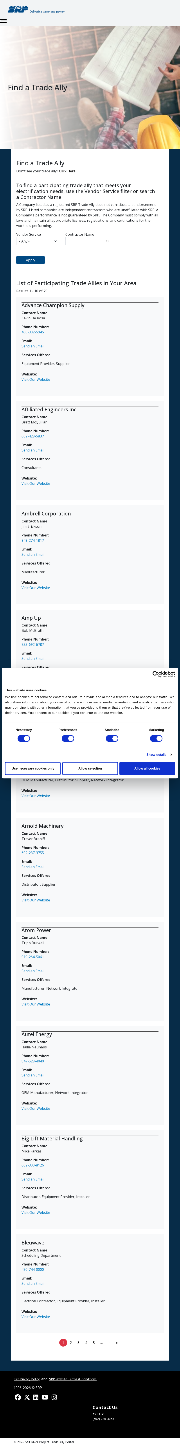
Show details (156, 754)
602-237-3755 (33, 852)
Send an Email (33, 346)
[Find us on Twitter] (27, 1397)
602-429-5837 (33, 436)
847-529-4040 (33, 1061)
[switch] (68, 738)
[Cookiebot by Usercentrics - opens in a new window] (156, 674)
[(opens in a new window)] (45, 1397)
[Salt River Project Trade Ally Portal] (36, 10)
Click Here (67, 171)
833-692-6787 (33, 644)
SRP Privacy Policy (27, 1379)
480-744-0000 (33, 1269)
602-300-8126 (33, 1165)
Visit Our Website (36, 379)
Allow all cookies (147, 768)
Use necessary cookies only (33, 768)
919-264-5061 (33, 956)
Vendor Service (28, 234)
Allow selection (90, 768)
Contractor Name (79, 234)
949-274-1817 (33, 540)
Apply (30, 260)
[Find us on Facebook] (18, 1397)
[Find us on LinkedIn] (35, 1397)
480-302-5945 (33, 332)
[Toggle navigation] (3, 21)
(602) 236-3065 (103, 1419)
